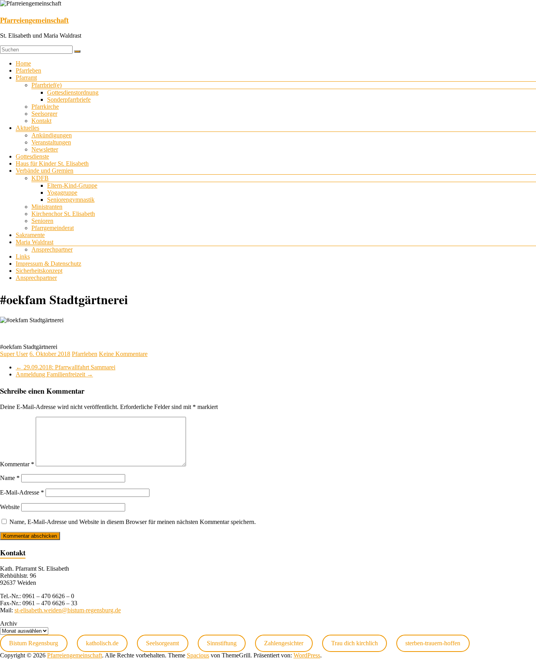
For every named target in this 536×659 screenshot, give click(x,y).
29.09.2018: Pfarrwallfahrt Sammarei (65, 367)
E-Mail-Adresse (22, 492)
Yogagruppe (62, 192)
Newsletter (44, 149)
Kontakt (41, 120)
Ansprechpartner (52, 249)
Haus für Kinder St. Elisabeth (52, 163)
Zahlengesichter (283, 643)
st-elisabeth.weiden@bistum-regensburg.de (68, 610)
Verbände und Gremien (44, 170)
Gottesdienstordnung (72, 92)
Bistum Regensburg (33, 643)
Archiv (8, 623)
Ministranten (46, 206)
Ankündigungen (51, 135)
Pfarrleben (28, 70)
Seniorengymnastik (71, 199)
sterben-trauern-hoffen (432, 643)
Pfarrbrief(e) (46, 85)
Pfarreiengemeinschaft (34, 20)
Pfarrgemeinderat (52, 228)
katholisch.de (102, 643)
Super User (14, 353)
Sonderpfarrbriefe (69, 99)
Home (23, 63)
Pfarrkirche (45, 106)
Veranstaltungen (51, 142)
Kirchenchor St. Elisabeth (63, 213)
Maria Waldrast (34, 242)
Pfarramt (26, 77)
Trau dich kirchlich (354, 643)
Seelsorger (44, 113)
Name (10, 478)
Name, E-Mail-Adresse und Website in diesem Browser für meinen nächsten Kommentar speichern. (132, 521)
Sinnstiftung (222, 643)
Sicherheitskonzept (39, 270)
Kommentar (17, 464)
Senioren (42, 220)
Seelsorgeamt (162, 643)
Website (10, 507)
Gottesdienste (32, 156)
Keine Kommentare (123, 353)
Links (23, 256)
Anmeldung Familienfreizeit (54, 374)
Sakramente (30, 235)
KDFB (40, 178)
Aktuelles (27, 127)
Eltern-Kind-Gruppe (72, 185)
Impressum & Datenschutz (48, 263)
